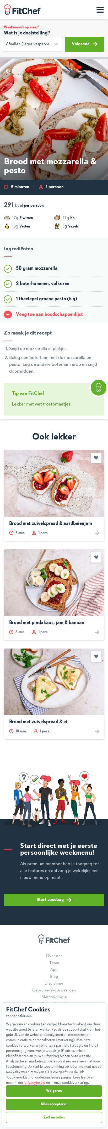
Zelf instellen (54, 1117)
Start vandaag (50, 900)
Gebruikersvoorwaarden (54, 990)
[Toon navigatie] (100, 10)
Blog (54, 977)
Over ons (54, 956)
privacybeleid (34, 1083)
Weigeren (54, 1091)
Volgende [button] (80, 44)
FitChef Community (22, 9)
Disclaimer (54, 983)
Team (54, 963)
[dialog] (54, 1065)
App (54, 970)
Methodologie (54, 997)
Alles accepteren (54, 1104)
